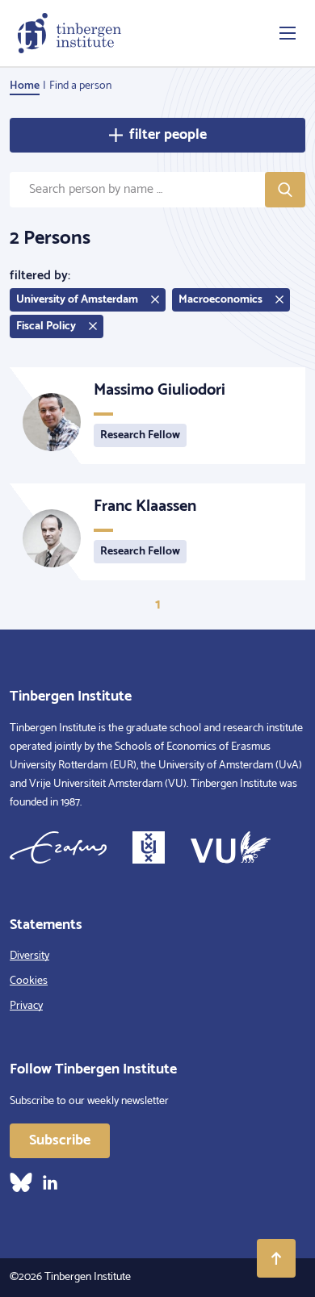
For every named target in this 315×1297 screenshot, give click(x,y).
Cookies (29, 981)
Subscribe (59, 1140)
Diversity (29, 956)
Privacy (26, 1006)
